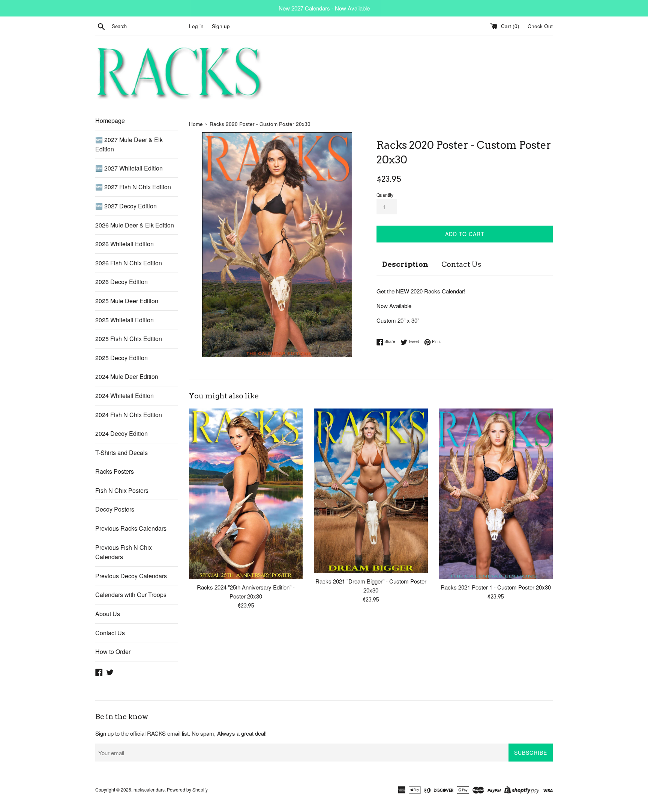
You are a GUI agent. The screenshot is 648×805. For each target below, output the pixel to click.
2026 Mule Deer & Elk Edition (134, 225)
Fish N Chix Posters (121, 490)
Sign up (221, 26)
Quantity (384, 195)
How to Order (112, 651)
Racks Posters (114, 471)
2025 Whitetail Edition (124, 320)
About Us (107, 613)
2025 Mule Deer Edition (126, 300)
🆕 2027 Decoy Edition (126, 206)
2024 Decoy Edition (121, 433)
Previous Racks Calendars (130, 528)
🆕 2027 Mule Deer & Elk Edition (129, 144)
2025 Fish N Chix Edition (128, 338)
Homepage (110, 120)
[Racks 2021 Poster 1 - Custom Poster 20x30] (496, 493)
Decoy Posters (114, 509)
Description (405, 264)
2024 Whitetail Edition (124, 395)
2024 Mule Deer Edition (126, 376)
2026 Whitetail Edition (124, 243)
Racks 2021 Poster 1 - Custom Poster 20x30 (496, 587)
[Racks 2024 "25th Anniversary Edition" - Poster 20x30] (246, 493)
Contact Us (110, 632)
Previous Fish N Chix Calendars (123, 552)
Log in (196, 26)
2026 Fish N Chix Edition (128, 263)
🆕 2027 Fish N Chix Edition (133, 187)
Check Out (540, 26)
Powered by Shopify (187, 789)
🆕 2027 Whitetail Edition (129, 168)
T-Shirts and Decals (121, 452)
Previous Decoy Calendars (131, 576)
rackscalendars (149, 789)
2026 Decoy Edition (121, 281)
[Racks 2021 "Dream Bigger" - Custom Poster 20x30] (371, 490)
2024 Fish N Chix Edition (128, 414)
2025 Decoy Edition (121, 357)
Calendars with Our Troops (130, 594)
